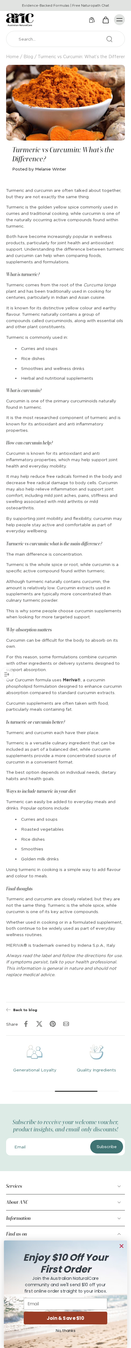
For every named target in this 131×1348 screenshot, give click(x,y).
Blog (28, 56)
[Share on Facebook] (26, 1024)
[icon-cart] (105, 20)
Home (12, 56)
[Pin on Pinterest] (52, 1024)
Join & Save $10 (65, 1318)
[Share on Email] (66, 1024)
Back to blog (25, 1010)
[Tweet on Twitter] (39, 1024)
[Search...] (109, 39)
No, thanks (65, 1330)
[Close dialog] (121, 1246)
